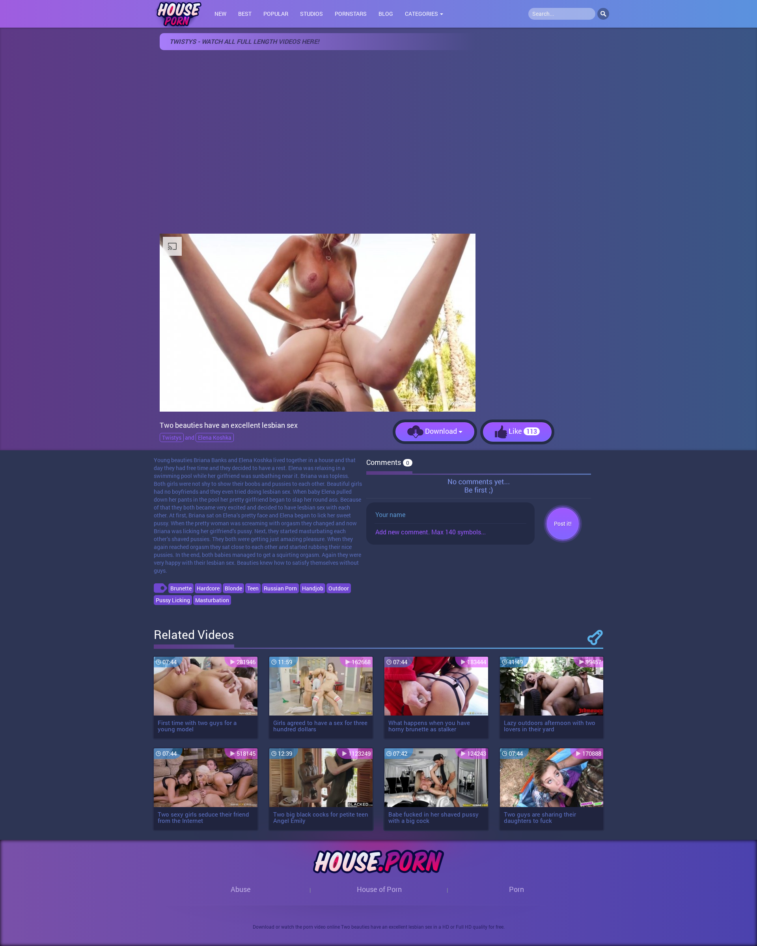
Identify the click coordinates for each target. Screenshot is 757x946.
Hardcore (208, 588)
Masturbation (212, 600)
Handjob (312, 588)
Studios (311, 13)
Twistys (171, 437)
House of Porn (379, 889)
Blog (385, 13)
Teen (253, 588)
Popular (275, 13)
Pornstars (351, 13)
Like (522, 431)
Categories (422, 13)
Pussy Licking (173, 600)
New (220, 13)
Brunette (181, 588)
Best (245, 13)
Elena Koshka (214, 437)
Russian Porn (280, 588)
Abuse (241, 889)
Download (441, 431)
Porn (516, 889)
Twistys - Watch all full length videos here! (244, 41)
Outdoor (338, 588)
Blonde (233, 588)
